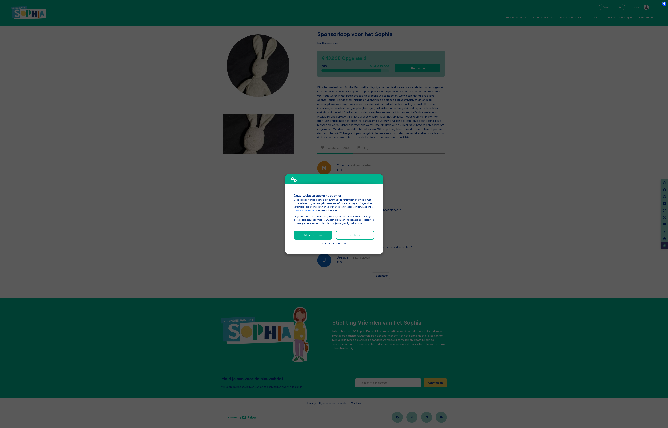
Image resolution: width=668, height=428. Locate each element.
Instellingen (355, 235)
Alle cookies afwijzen (334, 243)
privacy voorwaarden (304, 210)
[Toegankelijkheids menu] (664, 4)
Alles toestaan (313, 235)
